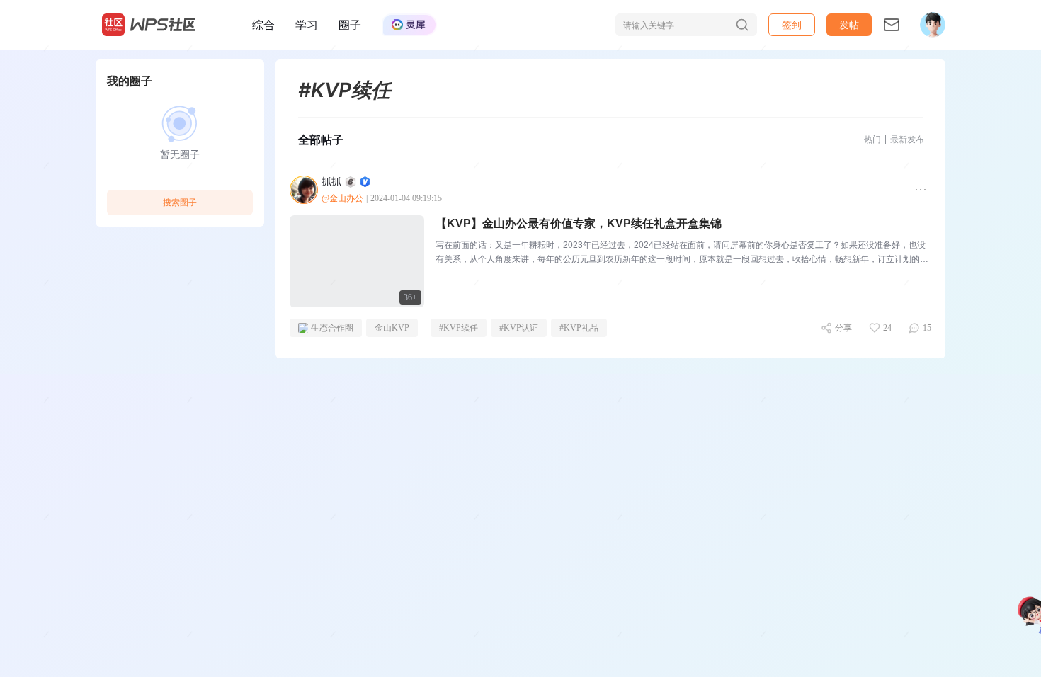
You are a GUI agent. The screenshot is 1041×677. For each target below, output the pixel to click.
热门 (872, 139)
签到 (792, 24)
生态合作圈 (332, 328)
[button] (849, 24)
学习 (306, 25)
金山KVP (392, 328)
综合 (263, 25)
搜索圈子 (180, 202)
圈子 (350, 25)
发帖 (849, 24)
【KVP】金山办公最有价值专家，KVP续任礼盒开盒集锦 (579, 223)
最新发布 (907, 139)
